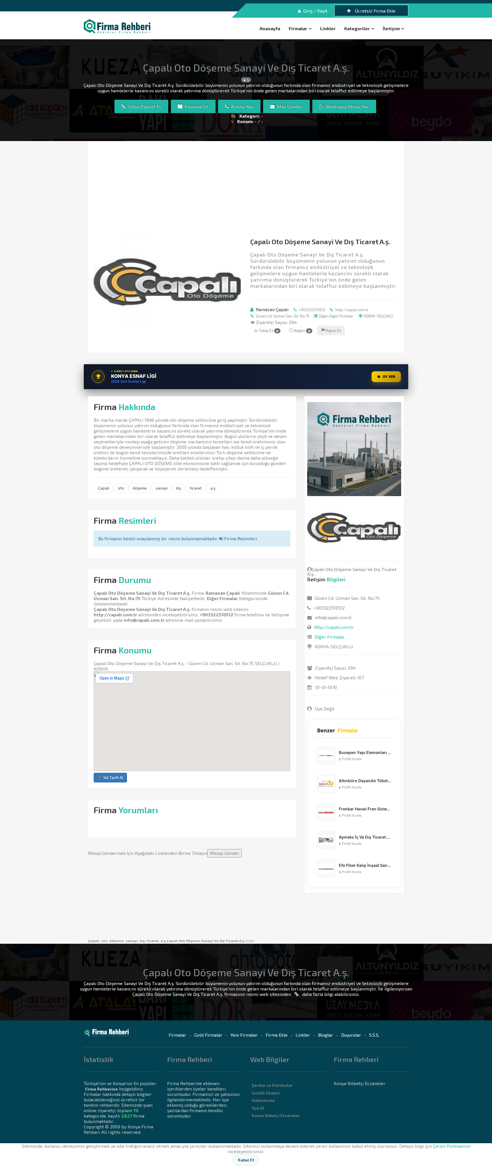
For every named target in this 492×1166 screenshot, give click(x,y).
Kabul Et (246, 1159)
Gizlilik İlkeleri (266, 1092)
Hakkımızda (263, 1100)
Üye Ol (258, 1108)
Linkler (328, 28)
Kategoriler (357, 28)
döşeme (140, 488)
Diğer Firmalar (222, 598)
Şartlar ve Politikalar (272, 1085)
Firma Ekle (277, 1034)
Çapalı (103, 488)
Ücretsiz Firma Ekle (374, 10)
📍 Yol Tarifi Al (110, 777)
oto (121, 488)
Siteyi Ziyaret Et (144, 106)
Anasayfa (270, 28)
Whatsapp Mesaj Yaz (347, 106)
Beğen (301, 330)
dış (178, 488)
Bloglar (325, 1034)
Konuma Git (196, 106)
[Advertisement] (246, 189)
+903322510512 (311, 309)
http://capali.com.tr (351, 309)
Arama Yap (241, 106)
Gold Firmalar (208, 1034)
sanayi (161, 488)
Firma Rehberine (101, 1088)
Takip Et (268, 330)
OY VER (389, 376)
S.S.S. (374, 1034)
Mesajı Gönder (224, 853)
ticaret (196, 488)
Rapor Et (333, 330)
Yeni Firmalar (244, 1034)
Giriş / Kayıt (314, 10)
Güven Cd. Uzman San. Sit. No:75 (282, 316)
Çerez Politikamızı (452, 1146)
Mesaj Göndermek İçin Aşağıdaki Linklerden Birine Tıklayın (163, 853)
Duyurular (351, 1034)
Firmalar (298, 28)
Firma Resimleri (240, 538)
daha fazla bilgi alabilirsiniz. (330, 994)
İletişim (391, 28)
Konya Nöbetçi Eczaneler (276, 1115)
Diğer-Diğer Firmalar (336, 316)
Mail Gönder (289, 106)
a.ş (213, 488)
